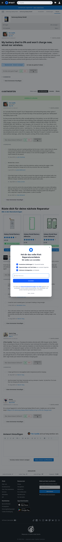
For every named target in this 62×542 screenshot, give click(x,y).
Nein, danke (31, 293)
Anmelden (31, 280)
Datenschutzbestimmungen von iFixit (31, 286)
